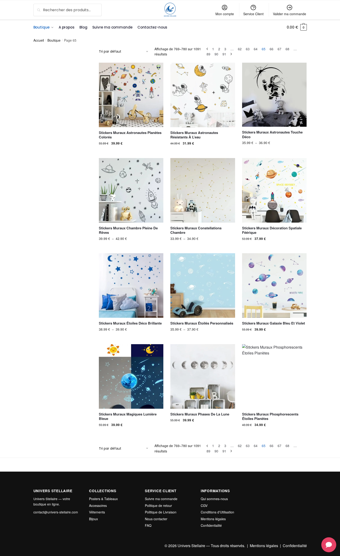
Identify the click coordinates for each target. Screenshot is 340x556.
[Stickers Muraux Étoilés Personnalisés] (202, 285)
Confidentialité (211, 525)
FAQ (148, 525)
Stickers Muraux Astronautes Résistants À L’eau (194, 135)
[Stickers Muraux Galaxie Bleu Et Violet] (274, 285)
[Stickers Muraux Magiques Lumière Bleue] (131, 376)
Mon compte (224, 13)
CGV (204, 505)
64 (256, 49)
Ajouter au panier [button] (131, 152)
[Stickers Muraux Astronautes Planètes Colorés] (131, 95)
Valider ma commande (289, 13)
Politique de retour (158, 505)
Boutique (54, 40)
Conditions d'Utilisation (217, 512)
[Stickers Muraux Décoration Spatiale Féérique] (274, 190)
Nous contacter (156, 518)
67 (279, 49)
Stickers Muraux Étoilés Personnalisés (201, 323)
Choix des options (274, 152)
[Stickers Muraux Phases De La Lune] (202, 376)
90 (216, 54)
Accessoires (98, 505)
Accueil (38, 40)
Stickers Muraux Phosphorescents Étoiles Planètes (270, 416)
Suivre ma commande (161, 498)
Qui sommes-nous (214, 498)
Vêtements (97, 512)
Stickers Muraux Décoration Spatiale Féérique (272, 230)
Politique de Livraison (160, 512)
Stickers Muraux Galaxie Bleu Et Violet (273, 323)
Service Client (253, 13)
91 (224, 54)
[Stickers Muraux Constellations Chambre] (202, 190)
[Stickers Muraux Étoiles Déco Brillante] (131, 285)
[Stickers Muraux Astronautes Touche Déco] (274, 95)
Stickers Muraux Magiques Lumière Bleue (128, 416)
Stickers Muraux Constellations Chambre (196, 230)
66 (271, 49)
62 (240, 49)
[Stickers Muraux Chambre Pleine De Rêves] (131, 190)
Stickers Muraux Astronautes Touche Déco (272, 134)
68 (287, 49)
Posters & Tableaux (103, 498)
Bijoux (93, 518)
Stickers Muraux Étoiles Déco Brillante (130, 323)
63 (248, 49)
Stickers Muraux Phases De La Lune (199, 414)
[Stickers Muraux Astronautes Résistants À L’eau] (202, 95)
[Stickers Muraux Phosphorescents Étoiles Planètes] (274, 376)
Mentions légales (213, 518)
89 (208, 54)
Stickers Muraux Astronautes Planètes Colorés (130, 135)
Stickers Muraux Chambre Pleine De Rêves (128, 230)
